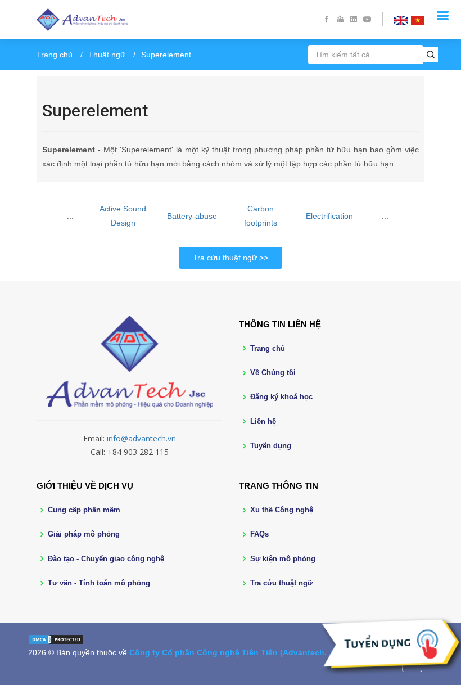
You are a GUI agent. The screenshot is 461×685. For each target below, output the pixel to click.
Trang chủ (55, 54)
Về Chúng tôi (273, 372)
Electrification (329, 215)
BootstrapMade (134, 669)
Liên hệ (263, 421)
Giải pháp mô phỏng (84, 534)
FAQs (259, 534)
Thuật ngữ (106, 54)
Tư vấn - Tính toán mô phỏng (99, 583)
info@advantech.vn (141, 438)
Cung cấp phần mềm (84, 510)
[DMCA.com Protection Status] (56, 638)
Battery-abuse (192, 215)
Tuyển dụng (270, 445)
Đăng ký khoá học (281, 397)
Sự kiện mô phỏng (282, 559)
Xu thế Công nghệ (281, 510)
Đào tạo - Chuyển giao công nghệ (106, 559)
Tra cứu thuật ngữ (225, 257)
